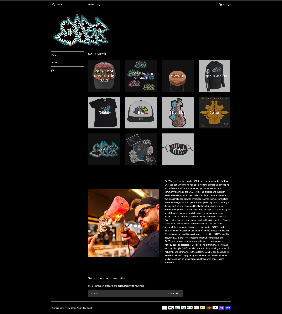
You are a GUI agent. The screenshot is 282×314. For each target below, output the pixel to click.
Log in (91, 4)
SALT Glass (71, 308)
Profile (54, 62)
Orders (54, 55)
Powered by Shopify (85, 308)
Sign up (100, 4)
